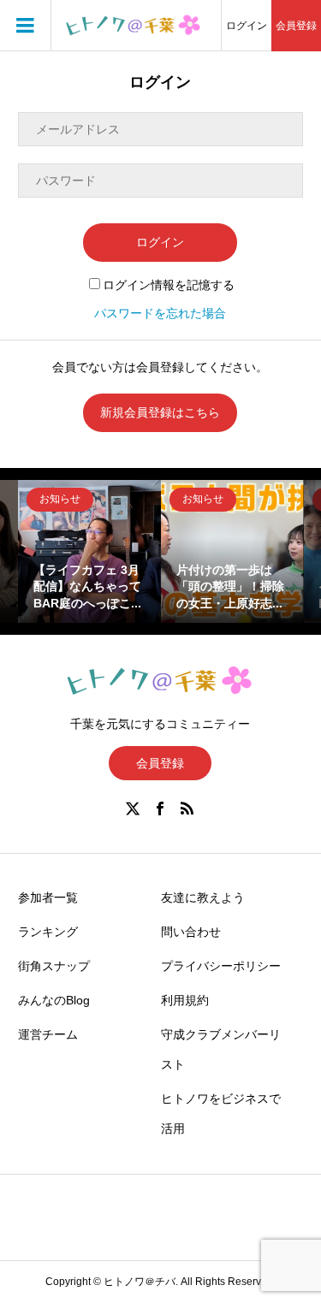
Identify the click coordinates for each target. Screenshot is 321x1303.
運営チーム (48, 1034)
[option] (89, 551)
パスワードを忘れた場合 (160, 313)
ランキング (48, 932)
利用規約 (185, 1000)
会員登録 (296, 26)
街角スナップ (54, 966)
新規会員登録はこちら (160, 412)
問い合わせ (191, 932)
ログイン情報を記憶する (169, 285)
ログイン (246, 26)
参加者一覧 (48, 897)
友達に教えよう (203, 897)
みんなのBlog (54, 1000)
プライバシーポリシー (221, 966)
